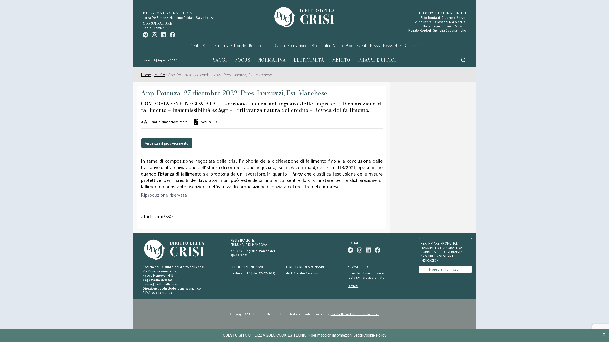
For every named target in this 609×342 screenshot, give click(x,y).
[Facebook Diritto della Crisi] (172, 35)
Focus (242, 60)
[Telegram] (145, 35)
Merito (341, 60)
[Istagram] (154, 35)
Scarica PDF (210, 122)
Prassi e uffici (377, 60)
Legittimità (309, 60)
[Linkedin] (163, 35)
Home (146, 74)
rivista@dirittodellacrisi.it (161, 284)
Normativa (272, 60)
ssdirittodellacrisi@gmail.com (182, 288)
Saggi (220, 60)
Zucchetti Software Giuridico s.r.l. (355, 314)
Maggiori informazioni (445, 269)
